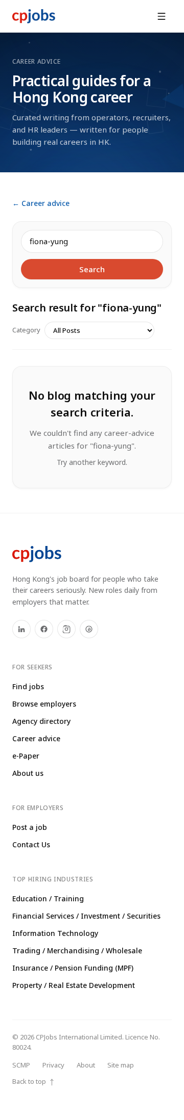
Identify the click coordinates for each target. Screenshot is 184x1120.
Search (92, 269)
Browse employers (44, 704)
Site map (120, 1065)
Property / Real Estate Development (73, 985)
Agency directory (41, 721)
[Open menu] (161, 16)
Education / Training (48, 898)
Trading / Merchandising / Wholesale (77, 950)
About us (27, 773)
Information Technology (55, 933)
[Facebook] (44, 629)
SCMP (21, 1065)
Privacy (53, 1065)
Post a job (29, 827)
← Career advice (41, 203)
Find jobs (28, 686)
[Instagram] (66, 629)
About (86, 1065)
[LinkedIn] (21, 629)
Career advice (36, 738)
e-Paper (25, 756)
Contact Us (31, 844)
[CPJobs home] (33, 16)
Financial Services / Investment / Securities (86, 916)
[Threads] (89, 629)
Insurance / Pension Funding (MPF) (72, 968)
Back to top (33, 1081)
